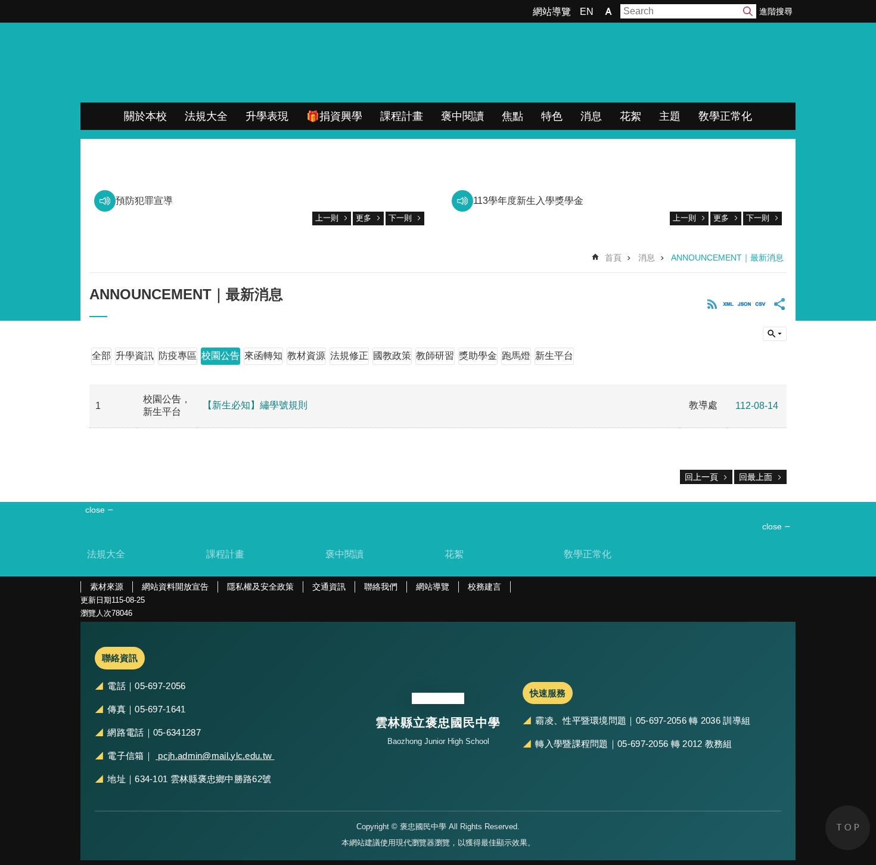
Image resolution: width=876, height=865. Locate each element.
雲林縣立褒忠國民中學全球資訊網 (205, 63)
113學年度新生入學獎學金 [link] (528, 201)
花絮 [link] (630, 116)
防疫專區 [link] (178, 356)
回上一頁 (701, 477)
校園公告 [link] (220, 356)
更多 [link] (363, 217)
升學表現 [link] (267, 116)
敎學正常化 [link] (725, 116)
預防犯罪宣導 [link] (144, 201)
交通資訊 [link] (329, 586)
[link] (438, 145)
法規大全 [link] (206, 116)
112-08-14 (756, 406)
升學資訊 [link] (135, 356)
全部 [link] (101, 356)
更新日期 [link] (95, 600)
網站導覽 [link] (552, 12)
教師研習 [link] (435, 356)
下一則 (400, 217)
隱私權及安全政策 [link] (260, 586)
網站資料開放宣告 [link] (175, 586)
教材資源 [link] (306, 356)
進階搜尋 (776, 11)
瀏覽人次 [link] (95, 613)
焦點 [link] (512, 116)
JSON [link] (744, 304)
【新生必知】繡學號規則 (255, 405)
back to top (847, 827)
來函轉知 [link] (263, 356)
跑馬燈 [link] (516, 356)
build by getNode (775, 334)
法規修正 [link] (349, 356)
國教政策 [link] (392, 356)
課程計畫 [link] (401, 116)
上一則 (326, 217)
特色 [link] (552, 116)
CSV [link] (760, 304)
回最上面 (755, 477)
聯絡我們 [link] (380, 586)
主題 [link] (670, 116)
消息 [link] (591, 116)
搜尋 (748, 11)
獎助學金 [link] (478, 356)
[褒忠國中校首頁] (438, 699)
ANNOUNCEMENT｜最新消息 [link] (727, 257)
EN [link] (587, 12)
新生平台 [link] (554, 356)
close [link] (95, 509)
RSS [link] (712, 304)
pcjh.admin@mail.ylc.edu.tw (215, 756)
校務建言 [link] (484, 586)
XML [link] (728, 304)
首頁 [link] (613, 257)
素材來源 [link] (106, 586)
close (772, 526)
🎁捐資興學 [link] (334, 116)
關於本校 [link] (145, 116)
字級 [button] (608, 11)
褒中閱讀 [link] (462, 116)
